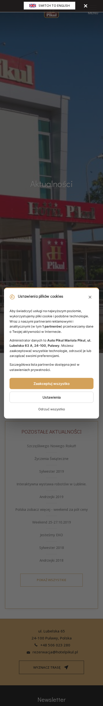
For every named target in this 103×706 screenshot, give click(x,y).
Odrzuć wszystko (51, 409)
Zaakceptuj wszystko (52, 383)
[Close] (85, 5)
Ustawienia (51, 397)
